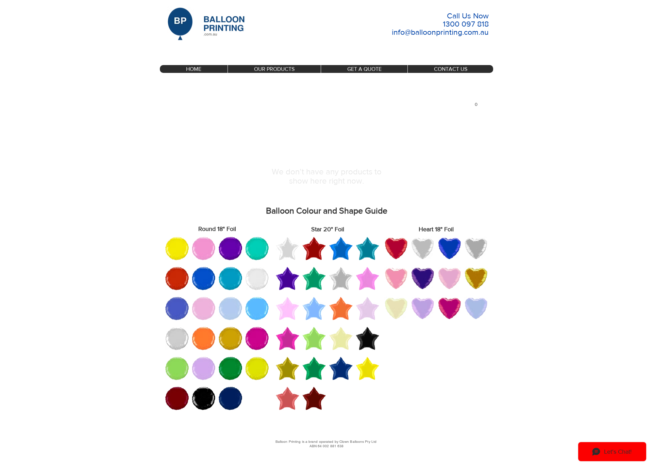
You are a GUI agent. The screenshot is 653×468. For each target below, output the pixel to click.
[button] (476, 102)
